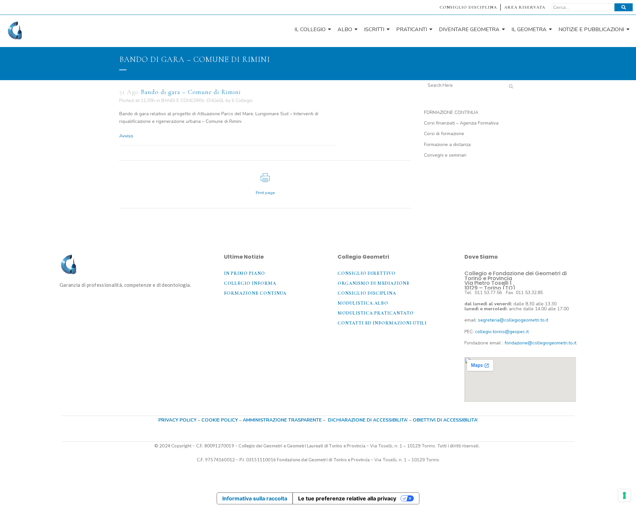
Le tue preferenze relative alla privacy (347, 498)
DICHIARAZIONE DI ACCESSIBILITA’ (368, 420)
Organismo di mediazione (373, 283)
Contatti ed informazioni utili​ (382, 323)
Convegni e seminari (445, 155)
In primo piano (244, 273)
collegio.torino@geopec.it (502, 332)
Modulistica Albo (363, 303)
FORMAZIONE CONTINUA (451, 112)
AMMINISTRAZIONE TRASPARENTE (282, 420)
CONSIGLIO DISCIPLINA (468, 7)
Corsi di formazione (444, 133)
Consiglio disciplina (367, 293)
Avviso (126, 136)
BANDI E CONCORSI (182, 100)
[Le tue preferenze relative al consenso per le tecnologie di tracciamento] (624, 495)
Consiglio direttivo (367, 273)
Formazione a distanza (447, 144)
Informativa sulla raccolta (254, 498)
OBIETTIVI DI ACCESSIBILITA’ (445, 420)
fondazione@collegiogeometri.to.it (540, 343)
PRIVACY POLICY (177, 420)
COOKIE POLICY (220, 420)
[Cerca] (623, 7)
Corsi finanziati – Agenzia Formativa (461, 123)
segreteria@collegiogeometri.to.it (513, 320)
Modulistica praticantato (376, 313)
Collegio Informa (250, 283)
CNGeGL (215, 100)
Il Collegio (242, 100)
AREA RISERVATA (524, 7)
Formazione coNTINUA (255, 293)
